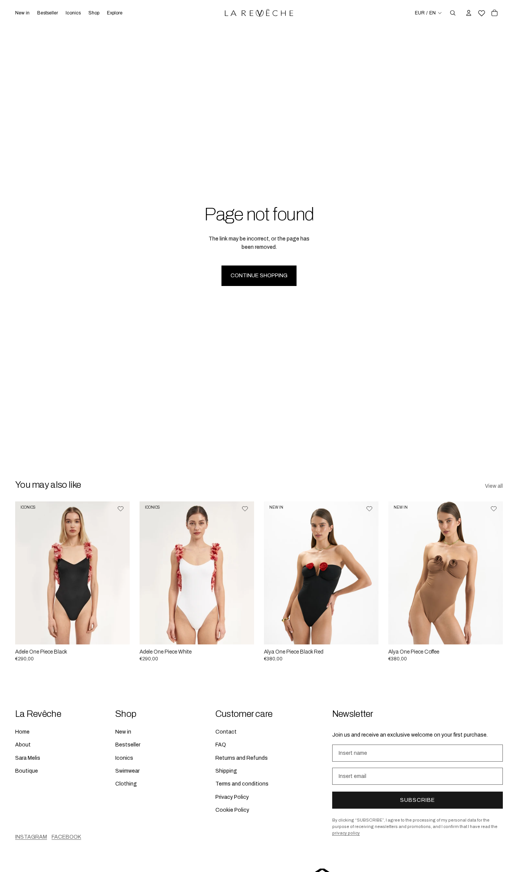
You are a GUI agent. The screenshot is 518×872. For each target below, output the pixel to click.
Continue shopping (259, 275)
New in (123, 732)
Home (22, 732)
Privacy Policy (232, 797)
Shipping (226, 771)
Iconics (124, 757)
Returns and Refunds (241, 757)
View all (494, 486)
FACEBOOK (66, 836)
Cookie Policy (232, 810)
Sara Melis (27, 757)
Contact (226, 732)
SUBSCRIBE (417, 800)
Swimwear (127, 771)
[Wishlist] (481, 11)
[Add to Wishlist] (120, 508)
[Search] (452, 13)
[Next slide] (118, 573)
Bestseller (127, 745)
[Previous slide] (26, 573)
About (23, 745)
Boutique (26, 771)
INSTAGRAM (31, 836)
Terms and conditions (241, 784)
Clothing (126, 784)
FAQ (220, 745)
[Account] (468, 13)
